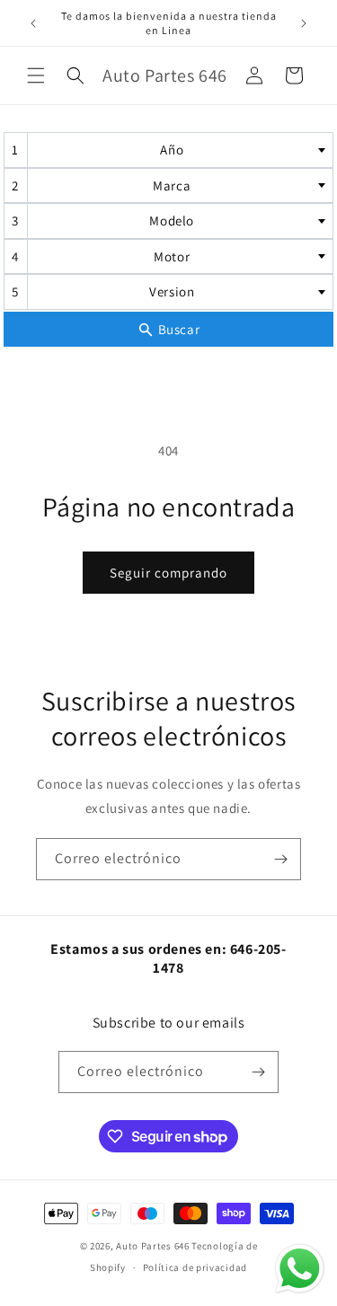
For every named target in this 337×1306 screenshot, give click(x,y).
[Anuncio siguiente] (304, 23)
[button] (36, 75)
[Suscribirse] (280, 859)
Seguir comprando (168, 572)
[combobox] (169, 150)
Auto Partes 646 (153, 1246)
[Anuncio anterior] (33, 23)
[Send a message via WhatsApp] (299, 1268)
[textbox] (177, 150)
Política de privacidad (195, 1267)
